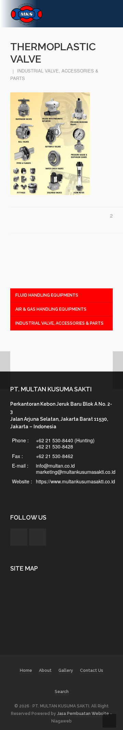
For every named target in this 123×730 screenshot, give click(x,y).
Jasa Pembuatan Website (83, 713)
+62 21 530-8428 (54, 446)
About (45, 670)
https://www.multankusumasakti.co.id (75, 481)
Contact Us (91, 670)
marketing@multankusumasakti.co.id (75, 471)
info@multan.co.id (55, 465)
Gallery (65, 670)
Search (62, 691)
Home (26, 670)
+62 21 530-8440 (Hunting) (65, 440)
